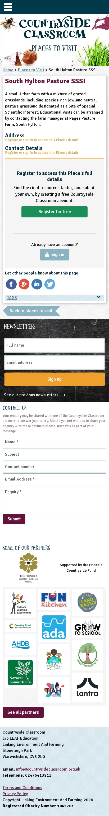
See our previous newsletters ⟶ (34, 395)
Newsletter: (19, 326)
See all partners (23, 712)
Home (8, 70)
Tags (12, 297)
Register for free (54, 212)
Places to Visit (31, 70)
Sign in (57, 254)
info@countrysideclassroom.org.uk (48, 769)
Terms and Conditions (22, 787)
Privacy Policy (15, 793)
